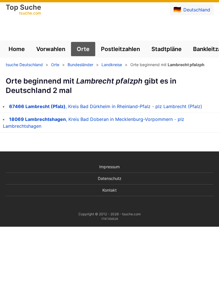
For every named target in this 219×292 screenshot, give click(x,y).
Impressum (109, 166)
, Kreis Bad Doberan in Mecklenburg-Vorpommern (91, 119)
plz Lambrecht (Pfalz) (178, 106)
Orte (83, 49)
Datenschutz (109, 178)
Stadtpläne (166, 49)
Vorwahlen (50, 49)
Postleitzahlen (120, 49)
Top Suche (23, 10)
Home (17, 49)
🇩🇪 (191, 9)
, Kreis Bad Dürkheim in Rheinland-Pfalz (80, 106)
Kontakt (109, 190)
